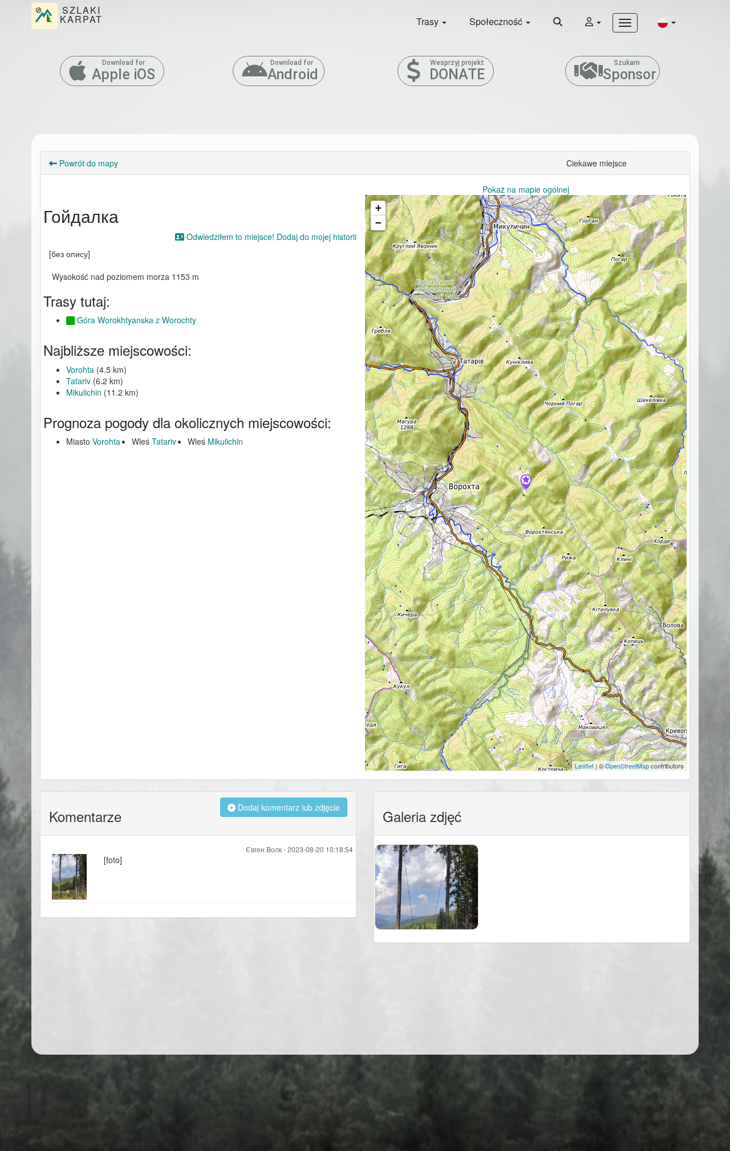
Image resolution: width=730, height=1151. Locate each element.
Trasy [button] (428, 21)
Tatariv (78, 381)
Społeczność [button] (497, 21)
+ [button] (378, 208)
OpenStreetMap (627, 765)
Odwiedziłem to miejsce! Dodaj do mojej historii (270, 236)
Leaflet (584, 765)
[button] (667, 22)
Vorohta (80, 369)
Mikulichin (84, 392)
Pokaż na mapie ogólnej (525, 189)
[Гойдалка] (525, 482)
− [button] (378, 223)
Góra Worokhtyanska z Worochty (135, 320)
